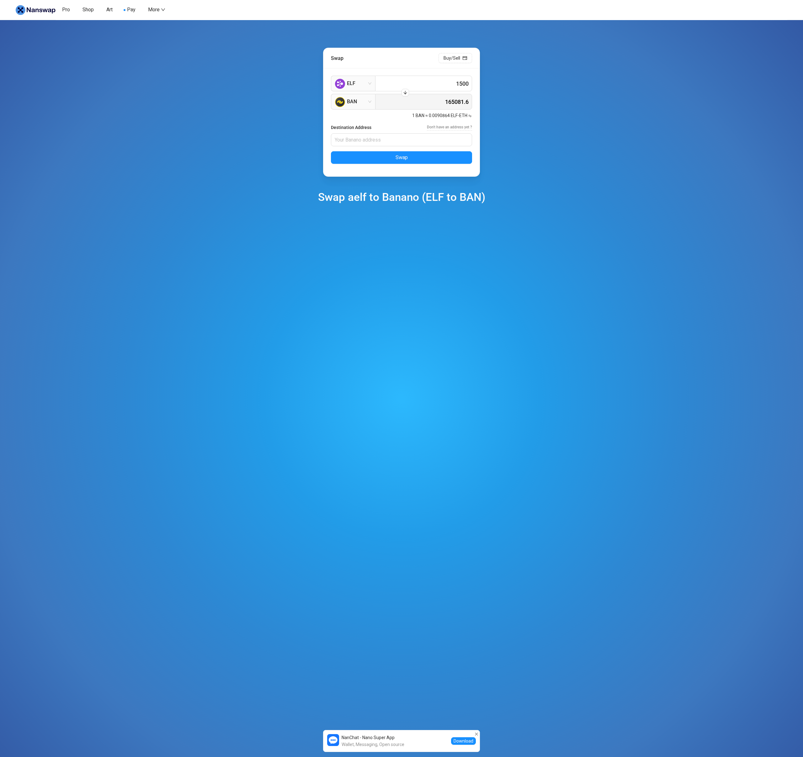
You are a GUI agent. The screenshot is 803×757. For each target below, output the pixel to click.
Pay (131, 10)
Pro (66, 10)
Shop (88, 10)
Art (109, 10)
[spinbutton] (423, 83)
